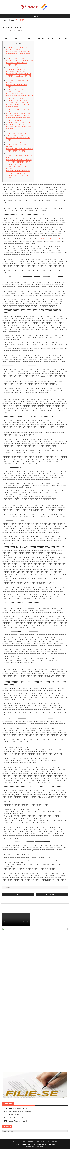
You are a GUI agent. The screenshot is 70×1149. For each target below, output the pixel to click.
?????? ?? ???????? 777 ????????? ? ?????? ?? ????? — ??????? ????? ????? (18, 54)
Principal (17, 1144)
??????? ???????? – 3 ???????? (17, 71)
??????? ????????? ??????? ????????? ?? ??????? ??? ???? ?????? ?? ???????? (15, 91)
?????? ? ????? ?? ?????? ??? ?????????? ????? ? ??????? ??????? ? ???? (19, 155)
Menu (36, 16)
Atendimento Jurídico (40, 1144)
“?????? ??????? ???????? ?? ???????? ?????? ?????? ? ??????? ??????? (18, 138)
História (24, 1144)
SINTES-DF (21, 30)
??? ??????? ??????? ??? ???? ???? (18, 74)
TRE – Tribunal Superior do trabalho (16, 1118)
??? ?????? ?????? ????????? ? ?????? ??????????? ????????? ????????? (17, 175)
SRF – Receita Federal (11, 1115)
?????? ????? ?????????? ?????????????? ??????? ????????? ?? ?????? (18, 127)
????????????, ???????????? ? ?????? (19, 149)
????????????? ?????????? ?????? (18, 171)
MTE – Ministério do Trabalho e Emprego (17, 1111)
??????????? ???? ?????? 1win (16, 151)
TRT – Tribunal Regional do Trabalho (16, 1121)
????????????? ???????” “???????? (18, 113)
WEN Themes (40, 1146)
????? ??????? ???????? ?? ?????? (50, 238)
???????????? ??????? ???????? (17, 116)
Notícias (7, 887)
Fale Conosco (51, 1144)
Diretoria (30, 1144)
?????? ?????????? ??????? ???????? (19, 122)
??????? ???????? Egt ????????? (17, 142)
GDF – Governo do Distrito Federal (15, 1108)
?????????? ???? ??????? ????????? (19, 160)
